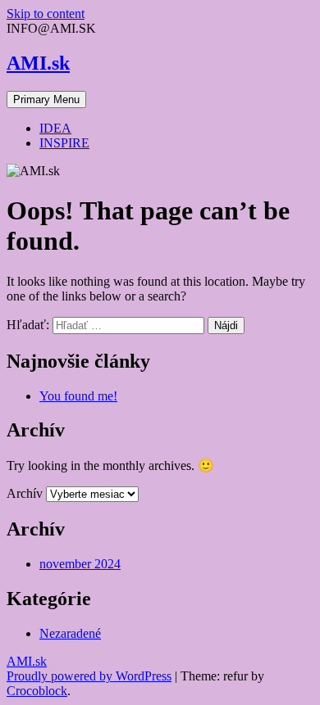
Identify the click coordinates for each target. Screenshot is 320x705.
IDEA (55, 128)
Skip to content (46, 13)
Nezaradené (70, 633)
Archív (25, 493)
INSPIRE (64, 143)
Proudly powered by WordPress (89, 676)
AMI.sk (38, 63)
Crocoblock (37, 691)
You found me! (78, 396)
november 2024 (80, 564)
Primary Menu (46, 99)
